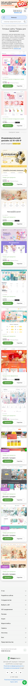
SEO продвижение (7, 609)
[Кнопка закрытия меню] (27, 1)
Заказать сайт (18, 12)
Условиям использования (12, 668)
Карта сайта (14, 682)
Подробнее (19, 86)
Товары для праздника (8, 177)
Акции (3, 619)
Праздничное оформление (10, 376)
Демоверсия (8, 86)
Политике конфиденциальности (13, 666)
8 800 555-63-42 (17, 11)
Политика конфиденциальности (14, 680)
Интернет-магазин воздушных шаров (13, 79)
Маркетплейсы (6, 623)
